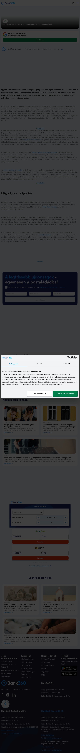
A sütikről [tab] (66, 364)
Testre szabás (38, 394)
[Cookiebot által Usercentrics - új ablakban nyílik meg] (68, 357)
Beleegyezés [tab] (14, 364)
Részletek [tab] (40, 364)
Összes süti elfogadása (65, 394)
